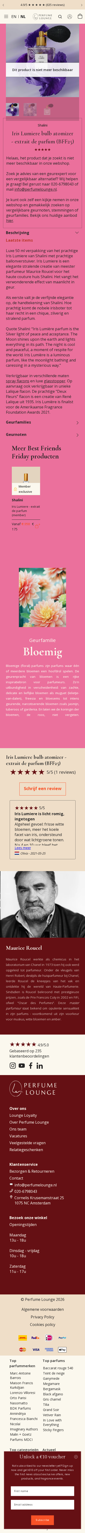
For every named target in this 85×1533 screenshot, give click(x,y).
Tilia (46, 1404)
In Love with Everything (52, 1422)
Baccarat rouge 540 (58, 1368)
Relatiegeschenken (26, 1149)
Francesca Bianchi (24, 1418)
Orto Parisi (18, 1398)
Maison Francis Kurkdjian (21, 1385)
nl (23, 16)
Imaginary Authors (24, 1429)
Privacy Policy (42, 1317)
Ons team (17, 1129)
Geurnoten (16, 434)
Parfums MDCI (21, 1439)
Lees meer (23, 848)
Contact (16, 1178)
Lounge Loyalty (23, 1115)
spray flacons (17, 381)
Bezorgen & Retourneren (31, 1171)
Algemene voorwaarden (42, 1309)
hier (9, 220)
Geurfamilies (18, 422)
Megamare (51, 1383)
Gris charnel (52, 1399)
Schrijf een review (42, 788)
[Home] (42, 17)
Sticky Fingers (53, 1430)
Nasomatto (19, 1403)
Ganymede (51, 1378)
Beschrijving (17, 232)
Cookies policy (42, 1324)
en (14, 16)
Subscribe (42, 1520)
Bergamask (51, 1389)
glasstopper (54, 381)
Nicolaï (15, 1424)
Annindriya (18, 1413)
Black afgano (53, 1394)
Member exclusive (25, 489)
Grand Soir (51, 1409)
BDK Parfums (20, 1408)
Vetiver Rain (52, 1415)
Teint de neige (54, 1373)
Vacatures (18, 1136)
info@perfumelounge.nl (35, 189)
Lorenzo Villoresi (22, 1392)
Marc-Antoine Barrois (20, 1375)
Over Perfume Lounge (29, 1122)
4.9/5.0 (29, 1050)
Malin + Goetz (20, 1434)
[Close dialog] (76, 1457)
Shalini (42, 125)
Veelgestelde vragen (27, 1142)
